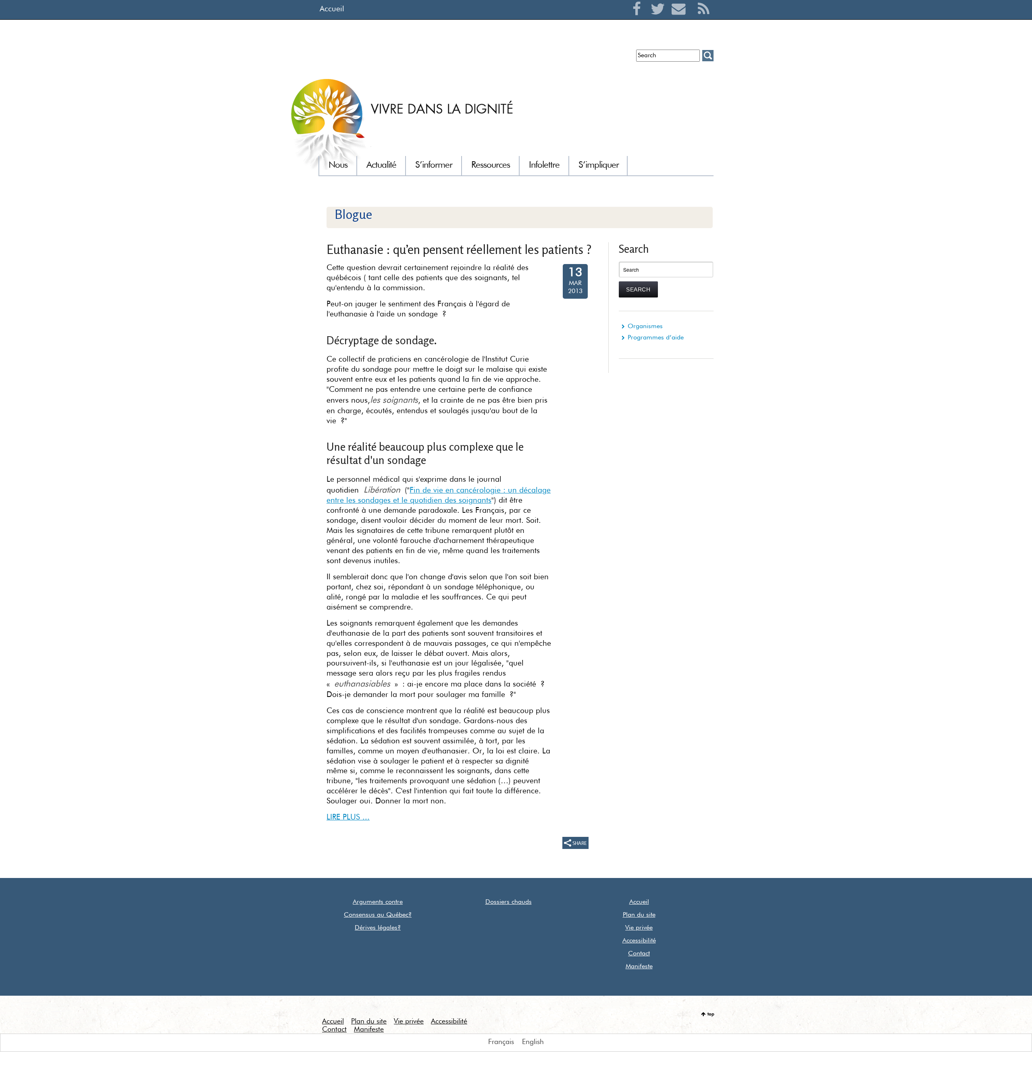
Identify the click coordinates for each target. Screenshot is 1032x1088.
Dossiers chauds (508, 902)
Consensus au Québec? (378, 915)
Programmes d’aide (656, 338)
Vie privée (639, 928)
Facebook (639, 18)
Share (575, 843)
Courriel (681, 18)
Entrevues (450, 58)
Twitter (660, 18)
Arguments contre (378, 902)
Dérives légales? (378, 928)
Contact (639, 954)
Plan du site (639, 915)
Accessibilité (639, 941)
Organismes (645, 326)
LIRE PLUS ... (348, 817)
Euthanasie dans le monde (592, 58)
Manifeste (639, 966)
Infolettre (416, 58)
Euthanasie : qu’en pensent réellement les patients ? (459, 249)
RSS (704, 18)
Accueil (332, 9)
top (710, 1014)
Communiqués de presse (509, 58)
